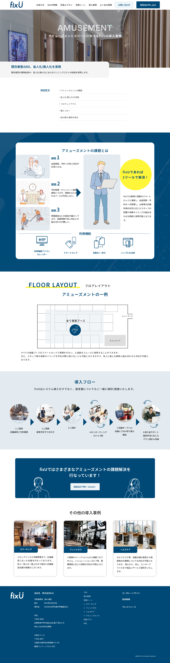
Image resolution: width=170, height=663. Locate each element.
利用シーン (80, 4)
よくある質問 (106, 4)
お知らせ (40, 4)
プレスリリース (129, 606)
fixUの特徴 (52, 4)
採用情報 (126, 599)
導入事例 (93, 4)
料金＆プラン (66, 4)
